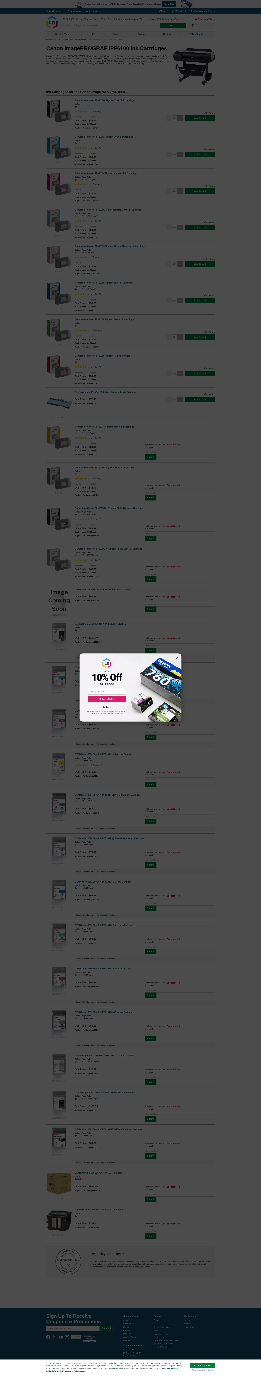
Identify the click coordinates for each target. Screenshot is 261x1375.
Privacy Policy (154, 1363)
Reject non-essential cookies (202, 1370)
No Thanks (106, 707)
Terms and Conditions (169, 1369)
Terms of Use (118, 713)
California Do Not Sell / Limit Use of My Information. (66, 1371)
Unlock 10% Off (106, 699)
